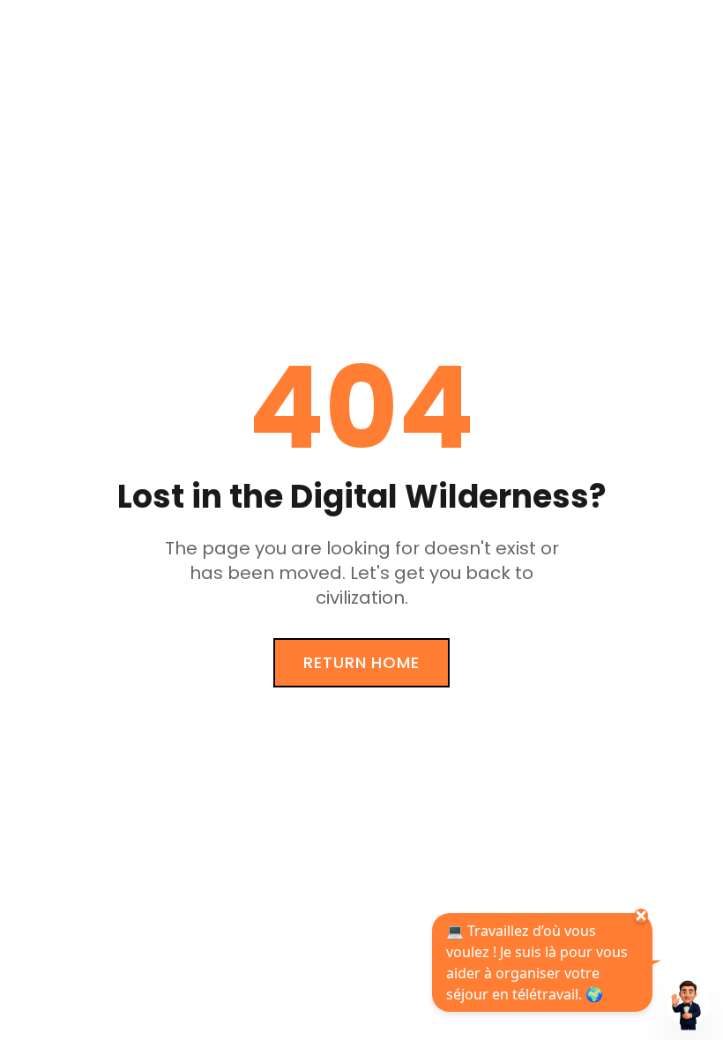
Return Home (361, 662)
